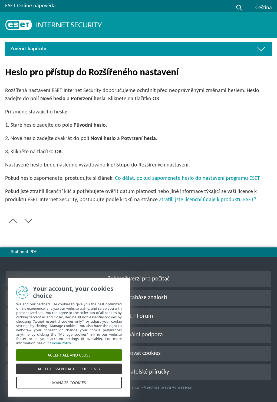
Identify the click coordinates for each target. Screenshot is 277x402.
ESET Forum (138, 316)
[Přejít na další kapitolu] (27, 220)
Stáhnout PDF (24, 252)
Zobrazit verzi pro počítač (139, 279)
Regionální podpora (138, 335)
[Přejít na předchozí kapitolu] (11, 220)
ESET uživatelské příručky (138, 372)
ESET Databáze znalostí (138, 297)
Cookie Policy (60, 343)
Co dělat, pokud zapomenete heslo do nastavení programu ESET (187, 178)
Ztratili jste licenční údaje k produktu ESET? (207, 199)
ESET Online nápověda (30, 6)
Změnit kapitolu (28, 49)
